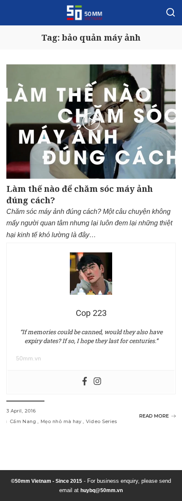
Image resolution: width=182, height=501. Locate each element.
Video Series (101, 421)
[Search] (170, 12)
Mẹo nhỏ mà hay (61, 421)
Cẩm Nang (23, 421)
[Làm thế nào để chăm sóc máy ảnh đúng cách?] (91, 121)
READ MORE (154, 416)
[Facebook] (84, 382)
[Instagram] (97, 382)
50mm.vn (28, 358)
